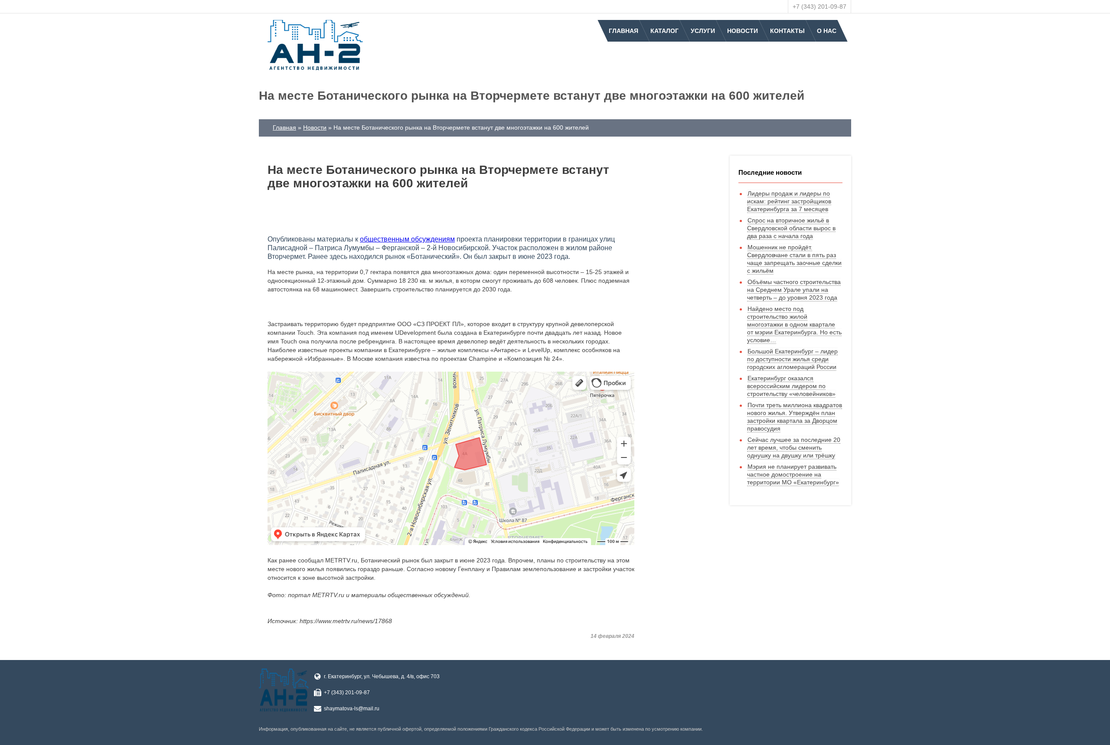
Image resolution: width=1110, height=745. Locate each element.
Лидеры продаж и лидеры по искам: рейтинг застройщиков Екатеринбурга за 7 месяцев (789, 201)
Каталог (664, 30)
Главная (623, 30)
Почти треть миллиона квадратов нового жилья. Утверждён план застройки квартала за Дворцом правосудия (794, 417)
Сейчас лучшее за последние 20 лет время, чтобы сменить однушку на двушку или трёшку (793, 447)
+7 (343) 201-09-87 (819, 6)
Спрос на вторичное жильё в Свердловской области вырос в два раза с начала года (791, 228)
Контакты (787, 30)
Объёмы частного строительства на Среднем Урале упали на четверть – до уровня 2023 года (794, 289)
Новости (742, 30)
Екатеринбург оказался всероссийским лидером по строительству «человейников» (791, 386)
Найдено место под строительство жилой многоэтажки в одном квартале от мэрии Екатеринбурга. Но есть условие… (794, 324)
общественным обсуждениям (407, 239)
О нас (826, 30)
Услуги (703, 30)
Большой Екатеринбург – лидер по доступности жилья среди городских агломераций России (792, 359)
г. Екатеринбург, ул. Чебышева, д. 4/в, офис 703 (382, 676)
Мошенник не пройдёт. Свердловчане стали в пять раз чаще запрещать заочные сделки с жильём (794, 259)
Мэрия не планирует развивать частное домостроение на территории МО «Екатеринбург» (793, 474)
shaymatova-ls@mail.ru (351, 709)
